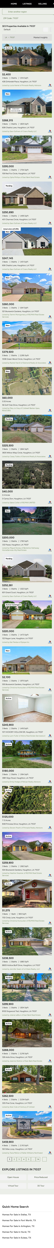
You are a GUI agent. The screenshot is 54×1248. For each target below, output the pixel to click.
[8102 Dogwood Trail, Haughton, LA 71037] (27, 987)
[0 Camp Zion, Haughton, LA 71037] (27, 475)
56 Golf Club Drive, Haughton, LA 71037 (18, 405)
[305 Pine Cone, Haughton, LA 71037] (27, 1079)
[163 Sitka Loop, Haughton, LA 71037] (27, 1125)
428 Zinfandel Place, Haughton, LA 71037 (19, 81)
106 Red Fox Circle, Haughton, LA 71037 (18, 173)
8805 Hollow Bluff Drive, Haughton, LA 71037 (21, 965)
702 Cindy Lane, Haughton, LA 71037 (17, 917)
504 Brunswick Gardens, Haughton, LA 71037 (21, 870)
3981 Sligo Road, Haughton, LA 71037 (18, 778)
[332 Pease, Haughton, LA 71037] (27, 521)
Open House (13, 1177)
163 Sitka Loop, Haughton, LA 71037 (17, 1149)
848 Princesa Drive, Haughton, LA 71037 (19, 824)
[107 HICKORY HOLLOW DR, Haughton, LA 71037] (27, 708)
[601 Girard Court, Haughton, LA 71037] (27, 568)
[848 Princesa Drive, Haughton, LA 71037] (27, 800)
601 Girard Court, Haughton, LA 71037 (18, 592)
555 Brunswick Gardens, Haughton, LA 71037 (20, 684)
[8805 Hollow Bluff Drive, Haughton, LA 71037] (27, 941)
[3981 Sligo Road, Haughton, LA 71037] (27, 754)
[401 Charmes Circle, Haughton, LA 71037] (27, 196)
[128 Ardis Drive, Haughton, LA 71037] (27, 1033)
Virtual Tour (13, 1186)
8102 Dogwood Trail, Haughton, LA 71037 (19, 1011)
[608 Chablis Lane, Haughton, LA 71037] (27, 104)
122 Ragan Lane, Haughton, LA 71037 (17, 638)
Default (7, 29)
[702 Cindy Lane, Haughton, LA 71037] (27, 894)
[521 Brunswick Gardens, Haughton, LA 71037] (27, 287)
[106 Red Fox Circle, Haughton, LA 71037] (27, 150)
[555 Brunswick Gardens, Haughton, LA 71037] (27, 660)
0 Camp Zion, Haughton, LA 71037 (16, 499)
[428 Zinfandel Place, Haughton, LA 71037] (27, 58)
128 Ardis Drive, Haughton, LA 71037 (17, 1057)
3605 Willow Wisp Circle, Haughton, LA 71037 (21, 453)
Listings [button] (27, 4)
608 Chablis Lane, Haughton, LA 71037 (18, 127)
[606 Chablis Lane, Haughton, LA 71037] (27, 241)
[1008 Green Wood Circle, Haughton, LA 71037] (27, 335)
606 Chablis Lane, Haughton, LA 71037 (18, 265)
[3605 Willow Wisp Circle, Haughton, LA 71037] (27, 429)
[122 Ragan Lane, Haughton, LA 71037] (27, 614)
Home (14, 4)
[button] (5, 12)
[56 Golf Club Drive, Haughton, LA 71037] (27, 381)
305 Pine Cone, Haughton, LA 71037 (17, 1103)
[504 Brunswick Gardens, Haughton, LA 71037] (27, 846)
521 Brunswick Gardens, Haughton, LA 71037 (20, 311)
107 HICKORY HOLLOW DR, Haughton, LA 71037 (22, 732)
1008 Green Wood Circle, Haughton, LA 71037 (21, 359)
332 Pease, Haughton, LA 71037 (15, 545)
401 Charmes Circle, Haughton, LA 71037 (19, 219)
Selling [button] (42, 4)
